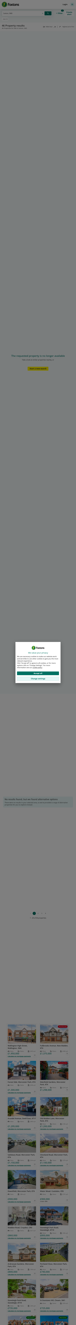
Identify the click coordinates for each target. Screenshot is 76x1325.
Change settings (38, 678)
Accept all (38, 673)
